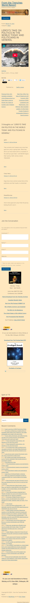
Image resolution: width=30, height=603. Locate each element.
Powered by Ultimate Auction (23, 602)
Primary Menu (6, 18)
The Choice (9, 503)
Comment (5, 233)
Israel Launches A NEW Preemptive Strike (15, 429)
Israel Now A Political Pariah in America (15, 474)
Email (3, 249)
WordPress (11, 596)
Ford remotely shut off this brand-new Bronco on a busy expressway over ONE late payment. (14, 522)
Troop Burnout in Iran (10, 462)
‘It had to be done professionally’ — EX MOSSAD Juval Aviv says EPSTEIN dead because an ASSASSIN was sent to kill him (15, 507)
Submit (25, 420)
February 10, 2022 (10, 23)
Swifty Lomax (20, 87)
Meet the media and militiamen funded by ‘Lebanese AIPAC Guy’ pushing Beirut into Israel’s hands (14, 477)
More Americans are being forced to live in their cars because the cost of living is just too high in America (15, 482)
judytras (4, 71)
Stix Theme (22, 596)
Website (4, 256)
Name (3, 242)
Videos (9, 25)
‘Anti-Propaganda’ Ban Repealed (15, 316)
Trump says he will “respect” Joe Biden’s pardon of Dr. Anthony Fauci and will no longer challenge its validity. (14, 538)
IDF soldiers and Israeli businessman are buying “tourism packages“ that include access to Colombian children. (14, 459)
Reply (5, 166)
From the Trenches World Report (12, 3)
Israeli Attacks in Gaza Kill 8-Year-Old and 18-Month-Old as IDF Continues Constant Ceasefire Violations (15, 533)
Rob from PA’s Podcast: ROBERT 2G (15, 303)
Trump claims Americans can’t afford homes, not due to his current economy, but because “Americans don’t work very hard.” (14, 437)
